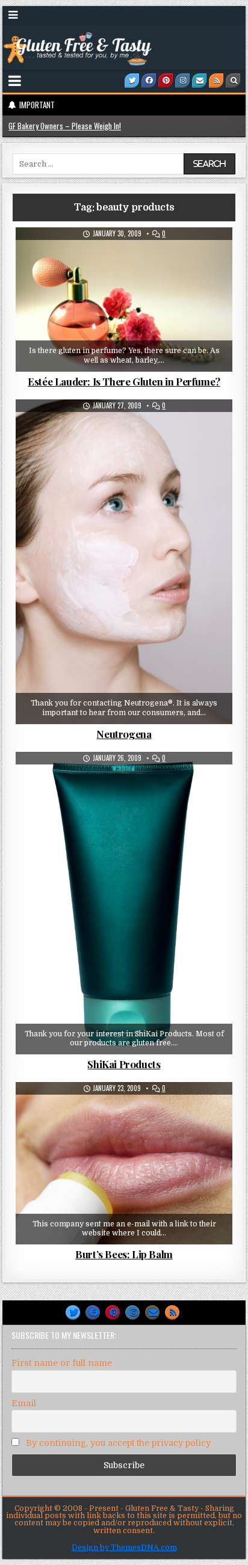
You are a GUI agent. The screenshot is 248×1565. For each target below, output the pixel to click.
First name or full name (61, 1363)
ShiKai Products (123, 1064)
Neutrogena (123, 733)
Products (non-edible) (128, 269)
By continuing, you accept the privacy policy (117, 1443)
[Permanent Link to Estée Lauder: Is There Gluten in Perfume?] (124, 299)
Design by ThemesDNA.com (124, 1547)
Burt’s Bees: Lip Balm (124, 1254)
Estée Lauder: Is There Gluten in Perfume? (124, 381)
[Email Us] (199, 80)
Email (23, 1403)
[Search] (233, 80)
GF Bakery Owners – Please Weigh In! (64, 126)
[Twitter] (132, 80)
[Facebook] (148, 80)
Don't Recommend (178, 257)
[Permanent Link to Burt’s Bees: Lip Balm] (124, 1163)
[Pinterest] (165, 80)
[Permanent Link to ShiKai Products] (124, 903)
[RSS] (216, 80)
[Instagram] (182, 80)
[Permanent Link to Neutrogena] (124, 561)
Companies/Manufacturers (90, 257)
